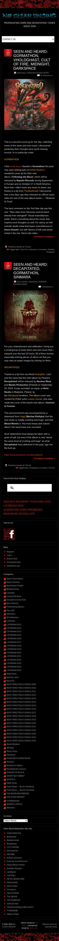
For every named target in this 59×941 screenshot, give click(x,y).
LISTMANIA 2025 (14, 670)
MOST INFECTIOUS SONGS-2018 (21, 716)
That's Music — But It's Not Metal (20, 790)
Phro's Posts (12, 751)
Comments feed (13, 562)
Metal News (21, 73)
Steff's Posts (12, 783)
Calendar (11, 593)
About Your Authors (15, 579)
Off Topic (10, 748)
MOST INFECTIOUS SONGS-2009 (21, 684)
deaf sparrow (12, 851)
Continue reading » (44, 236)
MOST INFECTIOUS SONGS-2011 (21, 691)
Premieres (11, 755)
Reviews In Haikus (14, 765)
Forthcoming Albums (15, 607)
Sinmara (51, 468)
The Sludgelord (13, 900)
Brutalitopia (12, 844)
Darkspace (33, 249)
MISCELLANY (13, 677)
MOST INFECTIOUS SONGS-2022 (21, 730)
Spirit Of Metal (13, 893)
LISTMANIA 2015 (14, 635)
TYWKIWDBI (12, 911)
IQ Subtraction (13, 617)
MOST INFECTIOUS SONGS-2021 (21, 727)
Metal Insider (12, 882)
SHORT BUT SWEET (16, 776)
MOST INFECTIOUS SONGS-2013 (21, 698)
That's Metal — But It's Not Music (20, 786)
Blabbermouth (13, 840)
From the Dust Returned (17, 861)
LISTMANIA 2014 (14, 631)
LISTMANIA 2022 (14, 660)
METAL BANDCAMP (15, 879)
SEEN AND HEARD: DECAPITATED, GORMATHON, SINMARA (30, 270)
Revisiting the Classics (16, 769)
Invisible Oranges (14, 868)
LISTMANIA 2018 (14, 646)
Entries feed (12, 559)
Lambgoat (11, 872)
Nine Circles (12, 886)
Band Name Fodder (15, 586)
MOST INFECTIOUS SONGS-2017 (21, 713)
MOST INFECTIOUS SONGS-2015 (21, 705)
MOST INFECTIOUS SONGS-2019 (21, 720)
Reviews (10, 762)
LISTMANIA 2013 (14, 628)
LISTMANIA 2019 (14, 649)
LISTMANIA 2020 (14, 653)
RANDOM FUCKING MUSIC (38, 73)
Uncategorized (13, 801)
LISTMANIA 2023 (14, 663)
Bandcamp (11, 837)
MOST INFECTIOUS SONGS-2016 (21, 709)
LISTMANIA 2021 (14, 656)
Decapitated (33, 468)
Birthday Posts (13, 589)
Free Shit (10, 610)
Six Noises (11, 889)
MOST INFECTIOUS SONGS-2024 (21, 737)
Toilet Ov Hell (12, 904)
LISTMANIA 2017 (14, 642)
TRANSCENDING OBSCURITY (20, 907)
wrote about (16, 166)
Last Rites (11, 875)
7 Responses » (47, 287)
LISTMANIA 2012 (14, 624)
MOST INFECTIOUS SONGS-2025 (21, 741)
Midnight (51, 249)
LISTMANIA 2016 (14, 638)
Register (10, 552)
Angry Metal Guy (14, 833)
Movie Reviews (13, 744)
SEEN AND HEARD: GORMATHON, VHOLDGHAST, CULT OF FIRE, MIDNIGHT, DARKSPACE (32, 59)
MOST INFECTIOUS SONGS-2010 (21, 688)
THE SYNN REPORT (16, 797)
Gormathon (42, 249)
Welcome (11, 808)
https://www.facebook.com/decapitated (23, 455)
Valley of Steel (13, 914)
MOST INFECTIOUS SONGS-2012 (21, 695)
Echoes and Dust (14, 858)
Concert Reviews (14, 596)
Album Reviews (13, 582)
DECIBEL (11, 854)
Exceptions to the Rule (16, 600)
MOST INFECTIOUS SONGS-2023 (21, 734)
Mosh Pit (10, 681)
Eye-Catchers (22, 282)
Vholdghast (50, 252)
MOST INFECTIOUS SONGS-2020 (21, 723)
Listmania (11, 621)
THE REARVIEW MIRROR (18, 793)
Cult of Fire (24, 249)
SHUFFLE (11, 779)
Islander (19, 247)
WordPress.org (13, 566)
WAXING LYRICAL (14, 804)
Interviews (11, 614)
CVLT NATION (13, 847)
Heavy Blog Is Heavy (16, 865)
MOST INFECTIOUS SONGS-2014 (21, 702)
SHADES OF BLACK (15, 772)
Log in (9, 555)
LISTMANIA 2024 (14, 667)
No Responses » (46, 75)
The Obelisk (12, 896)
